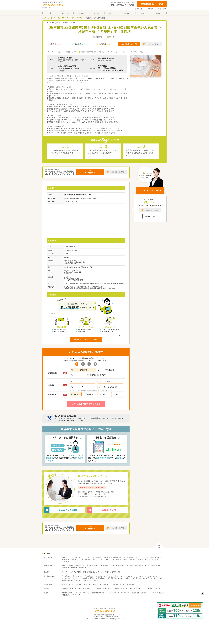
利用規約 (132, 559)
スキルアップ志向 (75, 572)
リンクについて (143, 559)
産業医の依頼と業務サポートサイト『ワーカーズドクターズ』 (111, 593)
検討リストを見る (150, 216)
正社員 (76, 394)
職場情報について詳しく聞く (86, 339)
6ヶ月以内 (82, 387)
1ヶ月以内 (82, 381)
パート (103, 394)
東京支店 (98, 589)
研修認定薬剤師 (110, 370)
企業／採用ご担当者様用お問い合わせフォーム (77, 568)
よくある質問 (128, 557)
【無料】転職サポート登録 (152, 4)
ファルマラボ (141, 576)
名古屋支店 (115, 589)
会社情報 (107, 557)
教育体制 (79, 584)
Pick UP (64, 572)
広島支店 (149, 589)
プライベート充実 (103, 572)
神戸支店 (140, 589)
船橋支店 (89, 589)
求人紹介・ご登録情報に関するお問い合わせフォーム (143, 565)
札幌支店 (65, 589)
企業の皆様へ (139, 9)
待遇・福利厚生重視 (89, 572)
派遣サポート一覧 (67, 584)
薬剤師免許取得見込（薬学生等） (96, 375)
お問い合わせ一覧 (67, 565)
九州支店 (157, 589)
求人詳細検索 (97, 557)
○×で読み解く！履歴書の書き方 (72, 576)
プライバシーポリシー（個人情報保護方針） (149, 557)
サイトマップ (155, 559)
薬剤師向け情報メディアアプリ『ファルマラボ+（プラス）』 (80, 580)
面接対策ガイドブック (118, 576)
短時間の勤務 (116, 572)
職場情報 (102, 44)
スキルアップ (66, 578)
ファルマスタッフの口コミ (81, 557)
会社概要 (150, 9)
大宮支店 (81, 589)
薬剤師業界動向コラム (115, 578)
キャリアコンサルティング (100, 584)
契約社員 (90, 394)
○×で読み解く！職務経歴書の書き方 (96, 576)
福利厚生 (87, 584)
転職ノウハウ (152, 576)
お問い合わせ (162, 9)
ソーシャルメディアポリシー (91, 559)
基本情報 (78, 44)
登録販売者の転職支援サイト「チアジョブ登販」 (147, 593)
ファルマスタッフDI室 (80, 578)
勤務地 (53, 44)
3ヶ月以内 (110, 381)
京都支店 (124, 589)
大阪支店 (132, 589)
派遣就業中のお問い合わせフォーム (87, 565)
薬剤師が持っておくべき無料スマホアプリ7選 (147, 578)
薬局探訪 (127, 578)
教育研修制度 (131, 584)
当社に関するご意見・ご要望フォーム (113, 565)
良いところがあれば (110, 387)
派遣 (117, 394)
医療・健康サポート (118, 584)
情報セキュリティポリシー (70, 559)
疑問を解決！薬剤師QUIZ (97, 578)
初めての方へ (66, 557)
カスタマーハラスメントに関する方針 (115, 559)
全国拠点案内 (117, 557)
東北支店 (73, 589)
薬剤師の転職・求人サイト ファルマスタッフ (55, 18)
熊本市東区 (80, 18)
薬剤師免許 (83, 370)
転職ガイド (131, 576)
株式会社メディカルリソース (71, 595)
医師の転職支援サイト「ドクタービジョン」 (75, 593)
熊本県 (72, 18)
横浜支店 (106, 589)
